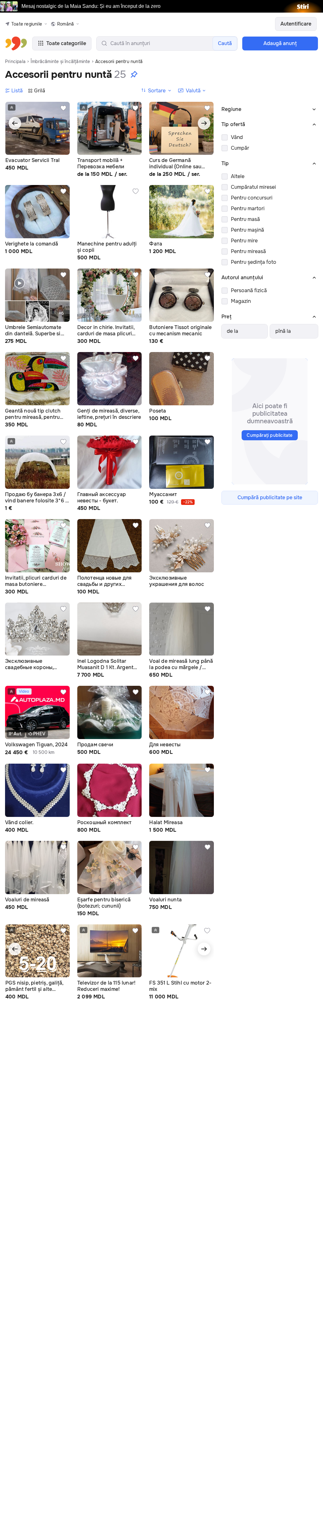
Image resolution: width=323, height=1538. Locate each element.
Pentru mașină (247, 230)
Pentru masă (245, 219)
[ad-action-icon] (63, 108)
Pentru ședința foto (253, 262)
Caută (225, 43)
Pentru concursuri (252, 197)
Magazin (241, 301)
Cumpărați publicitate (269, 435)
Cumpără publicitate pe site (270, 497)
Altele (237, 176)
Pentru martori (248, 208)
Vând (237, 137)
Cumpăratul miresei (253, 187)
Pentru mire (244, 240)
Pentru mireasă (248, 251)
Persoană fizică (249, 290)
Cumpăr (240, 148)
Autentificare (295, 23)
